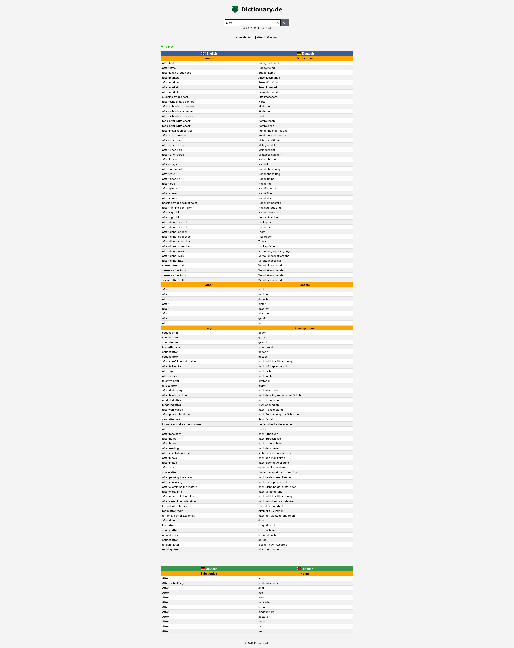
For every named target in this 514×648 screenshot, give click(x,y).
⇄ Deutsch (167, 46)
